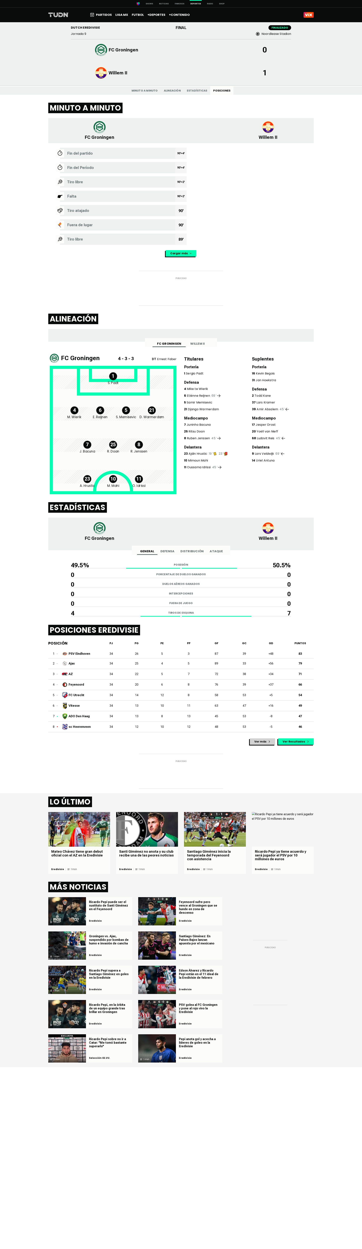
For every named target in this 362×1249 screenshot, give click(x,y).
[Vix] (309, 15)
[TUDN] (58, 15)
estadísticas (197, 90)
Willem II (197, 343)
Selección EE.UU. (99, 1058)
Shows (149, 4)
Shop (222, 4)
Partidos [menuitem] (104, 15)
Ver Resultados (294, 741)
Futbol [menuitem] (138, 15)
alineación (172, 90)
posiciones (221, 90)
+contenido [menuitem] (179, 15)
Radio (210, 4)
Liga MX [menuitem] (121, 15)
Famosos (179, 4)
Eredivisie (57, 869)
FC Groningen (169, 343)
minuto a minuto (145, 90)
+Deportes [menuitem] (156, 15)
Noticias (164, 4)
